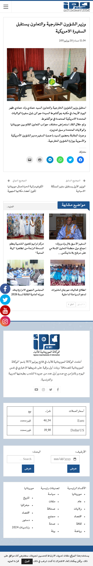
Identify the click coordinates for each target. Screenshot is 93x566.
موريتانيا (77, 494)
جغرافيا (25, 505)
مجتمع (51, 516)
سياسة (51, 494)
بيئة (53, 531)
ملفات (52, 501)
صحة (52, 524)
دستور (26, 520)
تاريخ (26, 498)
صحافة (51, 509)
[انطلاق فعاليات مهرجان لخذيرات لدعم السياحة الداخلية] (67, 273)
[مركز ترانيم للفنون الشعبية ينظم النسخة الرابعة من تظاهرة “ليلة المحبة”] (25, 227)
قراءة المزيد (13, 561)
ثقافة (79, 524)
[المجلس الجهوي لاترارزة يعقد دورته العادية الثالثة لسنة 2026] (25, 273)
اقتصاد (78, 516)
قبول (27, 561)
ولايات (78, 509)
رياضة (78, 531)
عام (80, 501)
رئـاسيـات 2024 (21, 527)
